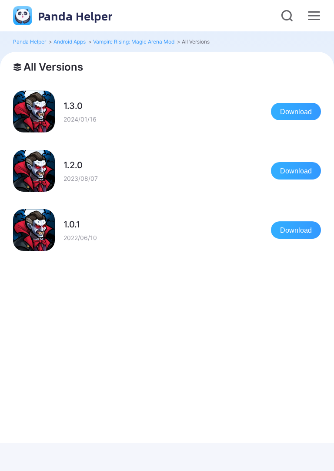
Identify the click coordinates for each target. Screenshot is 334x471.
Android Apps (69, 41)
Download (296, 111)
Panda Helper (73, 15)
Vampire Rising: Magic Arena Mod (133, 41)
